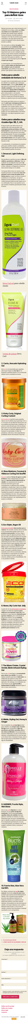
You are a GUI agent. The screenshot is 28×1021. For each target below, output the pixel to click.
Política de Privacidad (7, 1006)
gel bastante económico (18, 609)
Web (2, 985)
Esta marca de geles (7, 528)
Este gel (3, 477)
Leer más (23, 1016)
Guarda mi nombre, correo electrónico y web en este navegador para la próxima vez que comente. (15, 992)
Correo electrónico (6, 978)
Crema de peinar (10, 354)
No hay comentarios (15, 20)
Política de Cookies (7, 1008)
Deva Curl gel (8, 283)
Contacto (4, 1012)
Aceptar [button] (14, 1018)
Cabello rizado (14, 3)
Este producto (5, 419)
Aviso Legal (4, 1010)
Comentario (4, 959)
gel (5, 369)
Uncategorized (14, 8)
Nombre (3, 972)
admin (10, 18)
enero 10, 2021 (18, 18)
